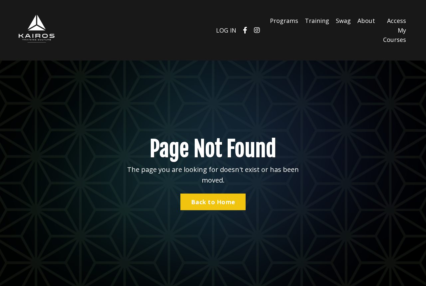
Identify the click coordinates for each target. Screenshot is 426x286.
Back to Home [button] (213, 202)
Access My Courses (394, 30)
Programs (284, 21)
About (366, 21)
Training (317, 21)
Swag (343, 21)
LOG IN (226, 30)
